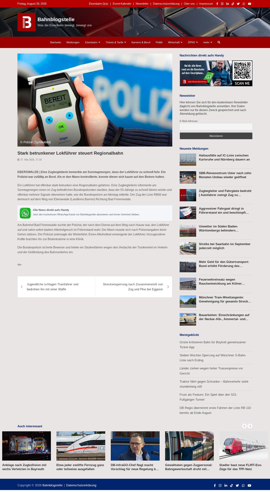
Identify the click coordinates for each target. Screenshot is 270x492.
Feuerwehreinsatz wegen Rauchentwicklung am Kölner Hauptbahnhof (220, 283)
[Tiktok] (232, 4)
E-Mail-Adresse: (189, 121)
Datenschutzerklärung (166, 3)
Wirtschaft (174, 42)
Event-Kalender (122, 3)
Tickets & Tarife (114, 42)
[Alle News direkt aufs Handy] (94, 213)
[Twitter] (238, 4)
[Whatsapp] (243, 4)
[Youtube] (249, 4)
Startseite (55, 42)
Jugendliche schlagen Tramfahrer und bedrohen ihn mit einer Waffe (52, 287)
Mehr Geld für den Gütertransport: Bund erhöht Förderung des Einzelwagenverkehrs (224, 266)
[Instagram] (222, 4)
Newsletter (142, 3)
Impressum (206, 3)
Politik (159, 42)
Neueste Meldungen (194, 148)
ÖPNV (191, 42)
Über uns (189, 3)
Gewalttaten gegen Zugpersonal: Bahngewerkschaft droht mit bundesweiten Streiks (189, 469)
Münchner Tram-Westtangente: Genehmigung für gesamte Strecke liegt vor (224, 301)
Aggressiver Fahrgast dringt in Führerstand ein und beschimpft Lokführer (222, 212)
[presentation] (244, 426)
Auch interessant (29, 426)
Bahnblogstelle (56, 19)
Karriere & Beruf (141, 42)
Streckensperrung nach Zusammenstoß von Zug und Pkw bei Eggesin (133, 287)
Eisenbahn (91, 42)
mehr (206, 42)
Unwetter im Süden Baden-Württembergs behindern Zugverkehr (218, 230)
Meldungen (73, 42)
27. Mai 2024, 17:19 (31, 159)
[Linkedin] (227, 4)
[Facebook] (217, 4)
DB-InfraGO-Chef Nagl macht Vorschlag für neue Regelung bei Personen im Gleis (134, 469)
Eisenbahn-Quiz (98, 3)
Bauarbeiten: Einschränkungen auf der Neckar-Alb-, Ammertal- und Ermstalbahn (224, 319)
